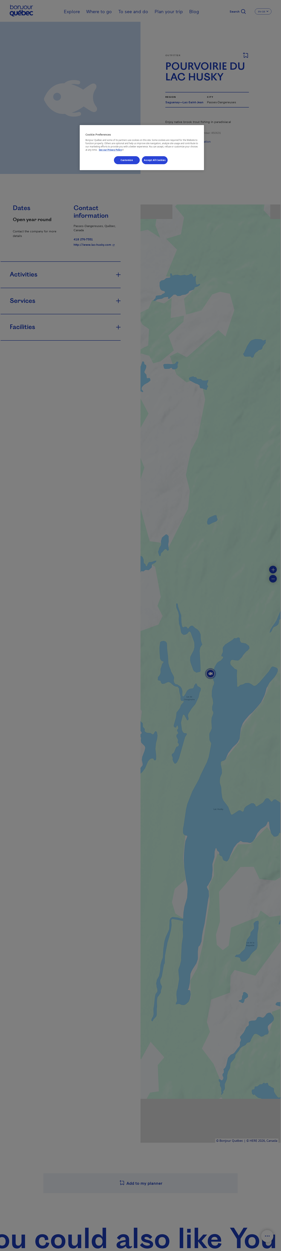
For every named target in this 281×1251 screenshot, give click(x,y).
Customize (127, 160)
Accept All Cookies (155, 160)
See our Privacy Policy (111, 149)
